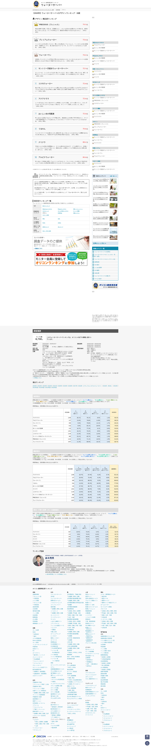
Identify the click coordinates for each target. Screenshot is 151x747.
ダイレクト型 (37, 596)
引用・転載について (84, 736)
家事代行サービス (55, 600)
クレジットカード (37, 657)
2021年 (55, 386)
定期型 (108, 657)
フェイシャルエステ (90, 674)
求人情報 (93, 736)
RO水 (44, 222)
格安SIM (104, 596)
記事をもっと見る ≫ (99, 243)
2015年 (116, 386)
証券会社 (36, 634)
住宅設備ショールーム (39, 703)
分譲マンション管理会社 (39, 690)
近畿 (43, 692)
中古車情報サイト (55, 644)
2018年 (70, 386)
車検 (52, 663)
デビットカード (37, 665)
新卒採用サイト (89, 631)
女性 (59, 218)
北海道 (70, 611)
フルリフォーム (38, 707)
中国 (115, 613)
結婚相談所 (88, 689)
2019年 (65, 386)
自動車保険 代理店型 (106, 638)
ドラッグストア (71, 722)
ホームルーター (105, 604)
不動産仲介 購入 (37, 686)
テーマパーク (89, 715)
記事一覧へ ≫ (113, 176)
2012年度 (48, 387)
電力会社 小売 (54, 696)
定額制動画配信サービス (57, 669)
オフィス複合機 (55, 692)
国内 (53, 721)
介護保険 (103, 677)
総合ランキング (46, 206)
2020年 (60, 386)
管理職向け (90, 662)
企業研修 (87, 657)
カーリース (54, 640)
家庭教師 (69, 654)
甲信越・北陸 (77, 613)
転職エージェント (90, 609)
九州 (47, 692)
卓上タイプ (60, 227)
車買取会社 (54, 642)
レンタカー (54, 636)
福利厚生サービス (55, 694)
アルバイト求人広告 (90, 643)
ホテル (52, 723)
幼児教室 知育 (71, 658)
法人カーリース (89, 649)
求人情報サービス (90, 625)
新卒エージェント (90, 634)
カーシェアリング (55, 633)
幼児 (69, 667)
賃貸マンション (37, 701)
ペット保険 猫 (104, 653)
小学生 (80, 652)
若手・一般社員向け (92, 664)
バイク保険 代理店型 (106, 642)
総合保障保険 (104, 680)
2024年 (40, 386)
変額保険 (103, 684)
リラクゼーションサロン (74, 709)
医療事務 (73, 675)
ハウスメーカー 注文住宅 (39, 715)
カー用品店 (70, 728)
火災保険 (35, 609)
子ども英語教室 (71, 665)
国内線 (54, 715)
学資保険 (35, 621)
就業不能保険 (104, 671)
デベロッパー (37, 730)
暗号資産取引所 (37, 669)
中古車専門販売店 (57, 648)
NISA (34, 632)
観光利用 (54, 727)
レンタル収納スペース (58, 625)
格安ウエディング (90, 687)
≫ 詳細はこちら (37, 377)
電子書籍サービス (55, 673)
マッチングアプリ (90, 696)
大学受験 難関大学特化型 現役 (75, 602)
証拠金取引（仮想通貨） (40, 673)
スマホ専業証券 (37, 638)
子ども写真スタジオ (56, 671)
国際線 (58, 715)
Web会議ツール (89, 655)
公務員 (70, 684)
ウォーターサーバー (56, 594)
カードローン (36, 653)
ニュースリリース (57, 736)
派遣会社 (87, 619)
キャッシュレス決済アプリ (40, 667)
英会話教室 (70, 669)
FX (33, 650)
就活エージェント (90, 594)
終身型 (104, 657)
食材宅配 (53, 607)
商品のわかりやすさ (47, 209)
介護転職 (87, 613)
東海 (40, 692)
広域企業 (104, 617)
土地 (47, 684)
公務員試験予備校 (72, 694)
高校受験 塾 (70, 609)
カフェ (52, 667)
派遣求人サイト (89, 623)
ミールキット (54, 611)
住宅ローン (36, 648)
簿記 (73, 677)
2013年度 (41, 387)
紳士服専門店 (70, 724)
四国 (103, 615)
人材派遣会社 (89, 640)
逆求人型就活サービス (91, 598)
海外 (57, 721)
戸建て (43, 684)
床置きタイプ (46, 227)
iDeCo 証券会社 (37, 640)
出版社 (54, 681)
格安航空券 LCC (55, 713)
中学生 (75, 652)
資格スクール (70, 686)
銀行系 (36, 655)
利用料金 (60, 213)
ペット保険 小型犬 (106, 650)
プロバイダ (104, 609)
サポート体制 (46, 215)
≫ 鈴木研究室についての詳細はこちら (55, 574)
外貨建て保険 (104, 675)
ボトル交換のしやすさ (63, 211)
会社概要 (49, 736)
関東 (96, 704)
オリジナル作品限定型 (58, 679)
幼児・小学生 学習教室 (73, 656)
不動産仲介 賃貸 (37, 697)
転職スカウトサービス (91, 607)
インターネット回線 (106, 619)
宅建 (69, 677)
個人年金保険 (104, 682)
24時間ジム (70, 707)
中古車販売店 (54, 646)
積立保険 (103, 686)
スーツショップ (71, 726)
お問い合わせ (75, 736)
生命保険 (35, 615)
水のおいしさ (46, 211)
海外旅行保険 (36, 611)
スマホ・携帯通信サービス (108, 594)
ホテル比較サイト (55, 711)
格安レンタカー (55, 638)
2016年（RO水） (107, 386)
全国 (95, 710)
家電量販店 (70, 720)
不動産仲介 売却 (37, 682)
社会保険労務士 (77, 680)
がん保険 (35, 619)
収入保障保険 (105, 665)
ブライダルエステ (90, 672)
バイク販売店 (54, 654)
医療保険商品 (104, 655)
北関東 (41, 721)
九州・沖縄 (71, 617)
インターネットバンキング (40, 644)
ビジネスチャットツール (92, 653)
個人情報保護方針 (67, 736)
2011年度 (54, 387)
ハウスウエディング (90, 685)
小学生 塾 (69, 642)
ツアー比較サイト (55, 717)
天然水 (59, 222)
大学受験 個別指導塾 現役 (74, 598)
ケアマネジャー (78, 682)
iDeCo (102, 699)
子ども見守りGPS (56, 698)
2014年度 (35, 387)
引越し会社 (54, 631)
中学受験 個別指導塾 (72, 633)
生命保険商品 (104, 661)
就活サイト (88, 596)
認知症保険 (104, 673)
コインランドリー (55, 604)
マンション (37, 684)
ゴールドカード (38, 663)
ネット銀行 (36, 642)
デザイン (95, 121)
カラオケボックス (90, 713)
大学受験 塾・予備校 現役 (74, 594)
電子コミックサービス (57, 675)
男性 (44, 218)
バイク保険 (36, 600)
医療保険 (35, 617)
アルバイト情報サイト (91, 600)
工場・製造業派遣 (90, 621)
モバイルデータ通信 (106, 607)
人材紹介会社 (89, 637)
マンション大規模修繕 (39, 694)
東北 (36, 721)
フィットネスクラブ (72, 705)
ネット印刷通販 (89, 651)
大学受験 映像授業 (72, 607)
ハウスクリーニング (56, 602)
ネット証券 (36, 630)
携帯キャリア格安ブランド (109, 602)
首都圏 (36, 692)
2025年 (35, 386)
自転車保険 (36, 607)
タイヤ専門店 (70, 730)
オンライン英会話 (72, 671)
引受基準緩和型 (106, 659)
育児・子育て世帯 (47, 231)
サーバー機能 (76, 211)
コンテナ (54, 627)
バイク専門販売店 (57, 656)
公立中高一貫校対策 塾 (73, 638)
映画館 (87, 702)
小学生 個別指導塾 (72, 646)
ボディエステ (89, 677)
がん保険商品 (104, 667)
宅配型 (54, 629)
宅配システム (76, 213)
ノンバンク (42, 655)
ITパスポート (76, 684)
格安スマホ (105, 598)
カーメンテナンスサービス (58, 665)
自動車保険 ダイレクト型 (107, 636)
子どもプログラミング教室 (74, 698)
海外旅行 (60, 707)
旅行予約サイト (55, 704)
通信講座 (69, 673)
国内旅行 (54, 707)
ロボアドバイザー (37, 675)
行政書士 (70, 682)
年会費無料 (37, 659)
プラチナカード (107, 720)
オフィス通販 (54, 690)
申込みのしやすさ (62, 209)
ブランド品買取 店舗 (56, 685)
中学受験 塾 (70, 629)
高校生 (70, 652)
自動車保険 (36, 594)
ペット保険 (36, 613)
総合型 (54, 677)
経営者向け (90, 659)
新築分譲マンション (38, 711)
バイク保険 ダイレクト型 (107, 640)
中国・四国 (46, 723)
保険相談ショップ (37, 623)
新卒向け (89, 666)
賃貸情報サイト (37, 699)
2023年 (45, 386)
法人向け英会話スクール (74, 696)
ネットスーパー (55, 615)
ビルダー (36, 719)
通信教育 (69, 650)
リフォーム (36, 705)
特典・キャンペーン (78, 209)
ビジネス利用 (55, 725)
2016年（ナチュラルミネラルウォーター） (90, 386)
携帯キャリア (105, 600)
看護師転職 (88, 611)
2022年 (50, 386)
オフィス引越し (55, 688)
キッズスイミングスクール (74, 711)
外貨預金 (35, 646)
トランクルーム (55, 623)
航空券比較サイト (55, 709)
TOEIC (70, 680)
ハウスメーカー (38, 728)
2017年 (75, 386)
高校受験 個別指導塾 (72, 619)
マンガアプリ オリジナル (57, 683)
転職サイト (88, 602)
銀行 (35, 636)
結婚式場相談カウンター (92, 691)
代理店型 (36, 598)
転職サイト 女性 (89, 604)
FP (69, 675)
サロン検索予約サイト (91, 679)
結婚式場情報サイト (90, 693)
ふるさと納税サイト (56, 621)
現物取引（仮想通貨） (40, 671)
